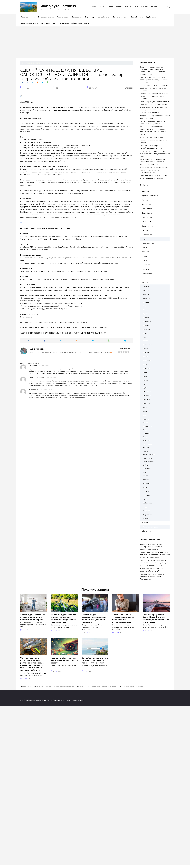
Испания (144, 7)
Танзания (146, 495)
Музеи (144, 256)
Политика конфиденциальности (74, 23)
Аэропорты (146, 204)
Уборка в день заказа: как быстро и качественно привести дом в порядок (154, 96)
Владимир (146, 430)
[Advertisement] (95, 43)
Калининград (147, 444)
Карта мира (90, 17)
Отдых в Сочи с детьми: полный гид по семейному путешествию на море (155, 153)
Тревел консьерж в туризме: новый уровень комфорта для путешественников (124, 618)
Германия (146, 329)
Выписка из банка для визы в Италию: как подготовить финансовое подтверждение (152, 123)
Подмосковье (147, 458)
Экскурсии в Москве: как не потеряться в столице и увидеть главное (153, 140)
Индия (145, 356)
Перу (145, 415)
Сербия (146, 479)
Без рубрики (37, 63)
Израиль (146, 352)
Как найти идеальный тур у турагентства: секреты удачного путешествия (95, 660)
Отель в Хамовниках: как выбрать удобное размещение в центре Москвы (154, 88)
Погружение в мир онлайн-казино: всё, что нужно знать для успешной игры (154, 563)
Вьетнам (146, 325)
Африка (119, 7)
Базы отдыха (147, 209)
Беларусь (146, 310)
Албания (146, 294)
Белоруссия (147, 217)
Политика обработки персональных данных (54, 687)
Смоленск (146, 468)
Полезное (146, 265)
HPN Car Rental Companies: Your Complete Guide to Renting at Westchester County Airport (153, 162)
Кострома (146, 447)
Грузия (154, 7)
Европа (102, 7)
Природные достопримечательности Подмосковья (152, 576)
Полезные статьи (46, 17)
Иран (145, 364)
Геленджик (146, 433)
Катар (145, 372)
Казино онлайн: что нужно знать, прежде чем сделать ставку (64, 660)
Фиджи (145, 507)
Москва (145, 451)
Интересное (76, 17)
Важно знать (147, 222)
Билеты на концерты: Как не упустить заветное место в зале (152, 546)
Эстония (146, 518)
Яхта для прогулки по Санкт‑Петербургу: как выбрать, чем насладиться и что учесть (156, 618)
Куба (145, 388)
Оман (145, 411)
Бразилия (146, 314)
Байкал (145, 423)
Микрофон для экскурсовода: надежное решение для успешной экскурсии (94, 618)
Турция (128, 7)
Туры (55, 23)
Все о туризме (27, 63)
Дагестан (146, 437)
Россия (92, 7)
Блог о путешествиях (57, 6)
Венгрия (146, 317)
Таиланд (146, 491)
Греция (145, 333)
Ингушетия (146, 440)
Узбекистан (147, 503)
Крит (144, 337)
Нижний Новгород (149, 454)
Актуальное (146, 191)
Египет (110, 7)
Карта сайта (26, 687)
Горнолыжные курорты (151, 527)
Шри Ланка (146, 531)
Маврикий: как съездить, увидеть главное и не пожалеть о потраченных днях (154, 170)
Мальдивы (147, 395)
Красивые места (28, 17)
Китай (145, 380)
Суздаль (145, 476)
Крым (136, 7)
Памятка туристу (120, 17)
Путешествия (147, 273)
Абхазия (146, 286)
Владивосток (147, 426)
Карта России (137, 17)
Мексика (146, 403)
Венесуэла (147, 321)
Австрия (146, 290)
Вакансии (81, 687)
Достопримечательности (131, 687)
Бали (145, 306)
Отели (144, 260)
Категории (45, 23)
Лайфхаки (146, 252)
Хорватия (146, 511)
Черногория (147, 515)
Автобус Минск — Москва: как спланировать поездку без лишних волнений (154, 80)
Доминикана (147, 345)
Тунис (145, 499)
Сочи (144, 472)
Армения (146, 298)
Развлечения (62, 17)
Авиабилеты (104, 17)
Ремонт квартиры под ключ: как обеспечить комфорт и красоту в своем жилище (155, 554)
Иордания (147, 360)
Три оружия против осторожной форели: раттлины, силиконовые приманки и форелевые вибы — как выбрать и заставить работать (32, 664)
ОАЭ (145, 407)
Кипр (145, 376)
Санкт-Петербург (148, 461)
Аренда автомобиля (150, 196)
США (145, 487)
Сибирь (145, 465)
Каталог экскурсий (29, 23)
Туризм (145, 239)
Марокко (146, 399)
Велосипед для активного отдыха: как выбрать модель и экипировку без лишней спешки (63, 618)
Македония (147, 392)
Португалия (147, 269)
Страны (145, 282)
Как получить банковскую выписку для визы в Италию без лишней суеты (154, 132)
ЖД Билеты (151, 17)
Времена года (147, 226)
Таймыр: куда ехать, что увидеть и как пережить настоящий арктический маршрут (154, 110)
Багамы (146, 302)
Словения (146, 483)
